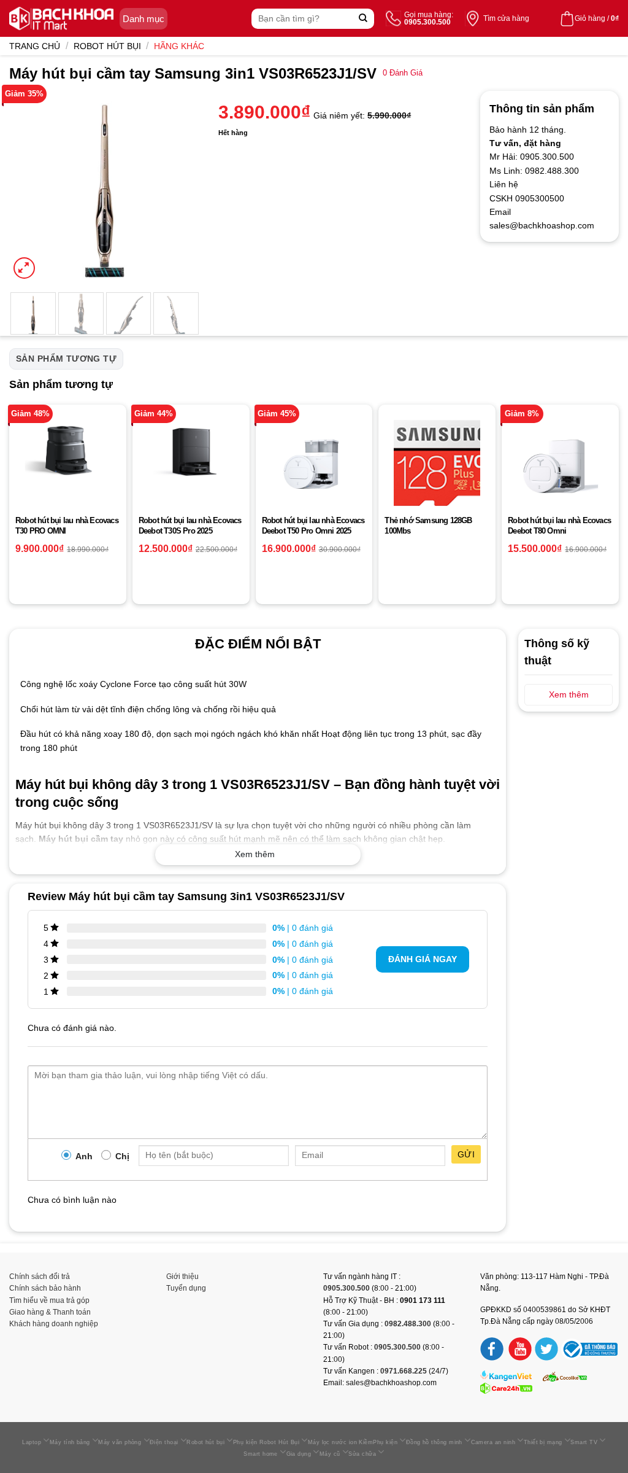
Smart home (260, 1454)
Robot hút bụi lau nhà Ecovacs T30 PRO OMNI (66, 525)
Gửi (466, 1154)
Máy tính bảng (70, 1442)
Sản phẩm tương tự (66, 358)
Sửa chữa (362, 1454)
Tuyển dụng (186, 1288)
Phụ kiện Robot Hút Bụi (266, 1442)
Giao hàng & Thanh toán (50, 1312)
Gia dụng (299, 1454)
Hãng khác (179, 46)
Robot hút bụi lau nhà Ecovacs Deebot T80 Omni (559, 525)
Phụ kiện (385, 1442)
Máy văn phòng (119, 1442)
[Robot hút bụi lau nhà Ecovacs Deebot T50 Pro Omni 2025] (314, 463)
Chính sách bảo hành (45, 1288)
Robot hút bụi (107, 46)
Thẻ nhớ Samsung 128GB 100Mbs (428, 525)
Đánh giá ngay (422, 959)
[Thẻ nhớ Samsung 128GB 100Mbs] (437, 463)
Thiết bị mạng (543, 1442)
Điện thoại (164, 1442)
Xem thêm (255, 854)
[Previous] (28, 186)
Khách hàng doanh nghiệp (53, 1323)
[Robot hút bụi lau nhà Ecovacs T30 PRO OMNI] (68, 450)
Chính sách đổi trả (39, 1276)
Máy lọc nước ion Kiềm (340, 1442)
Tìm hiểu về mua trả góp (49, 1300)
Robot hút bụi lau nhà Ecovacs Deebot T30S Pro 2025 (190, 525)
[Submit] (363, 19)
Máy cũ (330, 1454)
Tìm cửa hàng (506, 18)
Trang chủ (34, 46)
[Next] (181, 186)
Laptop (31, 1442)
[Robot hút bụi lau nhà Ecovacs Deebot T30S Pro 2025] (191, 452)
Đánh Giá (403, 73)
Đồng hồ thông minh (434, 1442)
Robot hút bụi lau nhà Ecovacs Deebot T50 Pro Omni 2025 (313, 525)
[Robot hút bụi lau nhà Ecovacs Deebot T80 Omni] (560, 463)
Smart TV (583, 1442)
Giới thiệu (182, 1276)
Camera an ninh (493, 1442)
